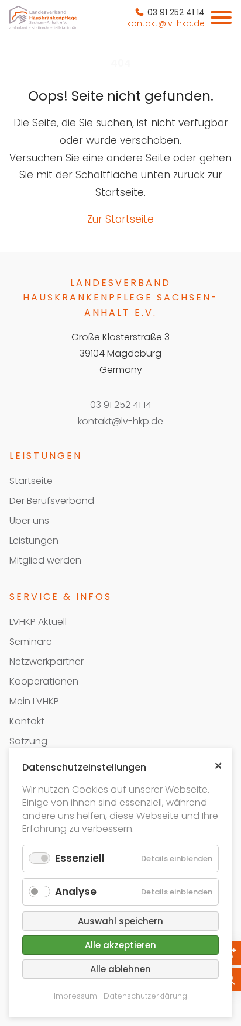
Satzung (28, 741)
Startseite (31, 481)
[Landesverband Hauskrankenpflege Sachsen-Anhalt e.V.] (43, 17)
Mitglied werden (45, 560)
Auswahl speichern (120, 921)
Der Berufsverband (51, 500)
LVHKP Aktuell (38, 621)
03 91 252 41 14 (121, 405)
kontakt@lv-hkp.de (120, 421)
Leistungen (33, 540)
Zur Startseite (120, 219)
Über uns (29, 520)
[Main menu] (221, 17)
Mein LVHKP (34, 701)
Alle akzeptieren (120, 945)
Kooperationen (43, 681)
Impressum (75, 995)
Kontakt (26, 721)
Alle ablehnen (120, 969)
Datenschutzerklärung (145, 995)
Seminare (30, 641)
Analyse (76, 892)
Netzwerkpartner (46, 661)
